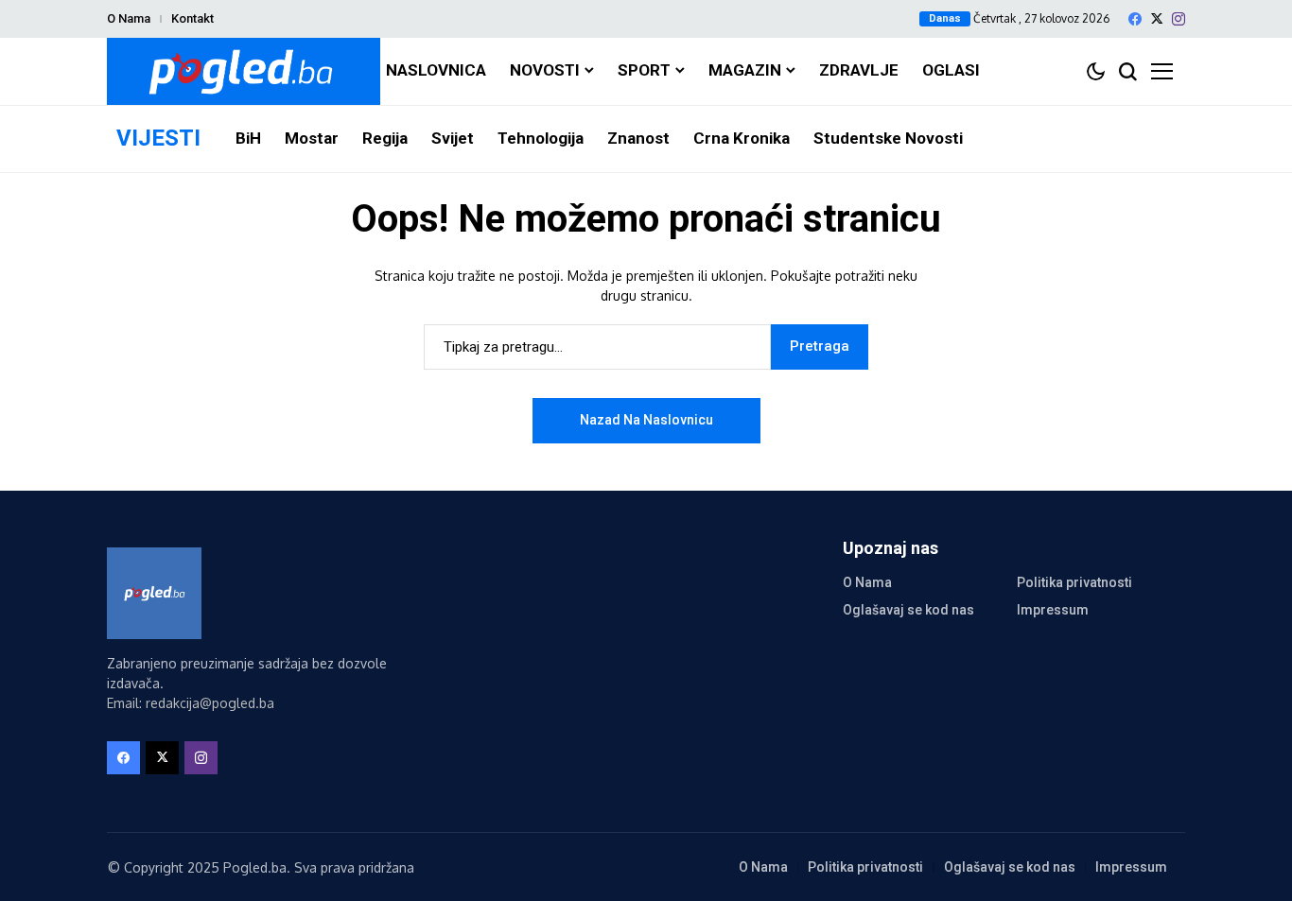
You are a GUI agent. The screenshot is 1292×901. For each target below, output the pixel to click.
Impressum (1053, 609)
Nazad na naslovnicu (646, 419)
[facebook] (1135, 19)
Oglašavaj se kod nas (908, 609)
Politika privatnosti (1074, 582)
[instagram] (1178, 19)
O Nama (128, 18)
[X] (1156, 18)
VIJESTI (158, 138)
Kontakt (192, 18)
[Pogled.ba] (243, 71)
